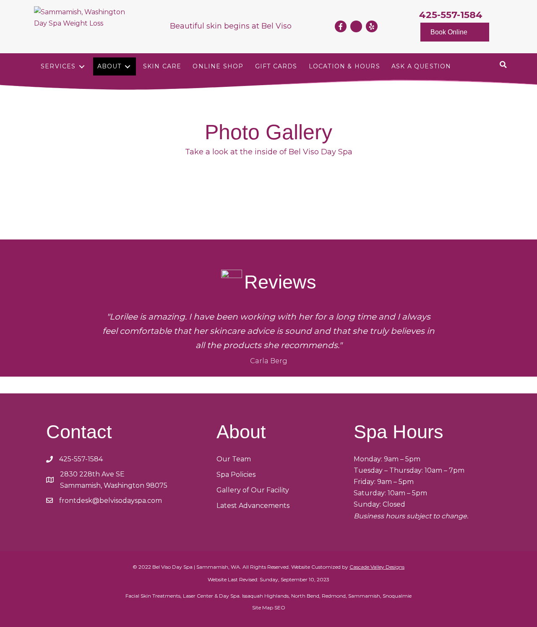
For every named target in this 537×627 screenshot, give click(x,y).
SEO (279, 607)
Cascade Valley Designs (376, 567)
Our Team (233, 459)
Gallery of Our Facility (252, 490)
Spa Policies (235, 475)
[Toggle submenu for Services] (82, 66)
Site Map (262, 607)
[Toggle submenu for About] (128, 66)
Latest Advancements (252, 506)
